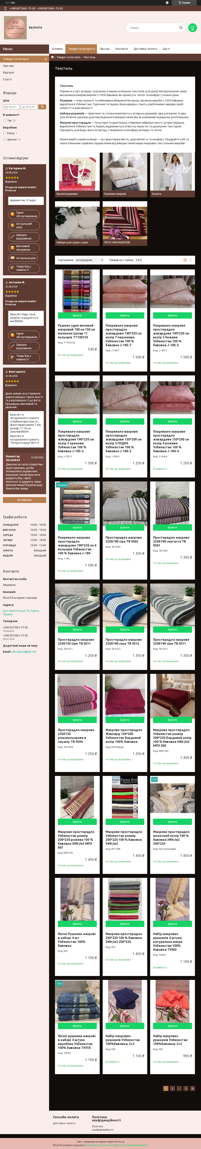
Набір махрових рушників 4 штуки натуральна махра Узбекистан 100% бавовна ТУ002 (167, 941)
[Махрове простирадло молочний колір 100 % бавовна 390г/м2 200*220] (172, 798)
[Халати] (172, 175)
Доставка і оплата (145, 48)
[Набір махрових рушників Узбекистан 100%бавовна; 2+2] (125, 1002)
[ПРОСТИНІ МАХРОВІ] (125, 223)
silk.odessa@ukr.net (24, 651)
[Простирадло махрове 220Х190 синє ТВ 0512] (125, 606)
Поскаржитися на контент (100, 1145)
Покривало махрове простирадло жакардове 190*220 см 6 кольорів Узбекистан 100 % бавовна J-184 (77, 545)
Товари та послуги (80, 48)
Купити (77, 315)
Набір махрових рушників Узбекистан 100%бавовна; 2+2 (123, 1040)
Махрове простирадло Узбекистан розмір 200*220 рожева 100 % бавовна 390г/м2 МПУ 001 (76, 839)
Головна (57, 48)
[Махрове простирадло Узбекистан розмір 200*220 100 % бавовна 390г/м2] (125, 798)
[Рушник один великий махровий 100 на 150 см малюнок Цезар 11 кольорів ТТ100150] (77, 291)
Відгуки (8, 72)
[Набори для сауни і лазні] (77, 223)
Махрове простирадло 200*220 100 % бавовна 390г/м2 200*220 (124, 937)
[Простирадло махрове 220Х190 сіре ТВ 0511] (172, 606)
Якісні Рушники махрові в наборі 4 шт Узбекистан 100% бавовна (77, 939)
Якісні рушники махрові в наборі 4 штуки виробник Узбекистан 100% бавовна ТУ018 (77, 1041)
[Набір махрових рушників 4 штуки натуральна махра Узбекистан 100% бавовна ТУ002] (172, 900)
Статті (7, 79)
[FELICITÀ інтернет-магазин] (15, 27)
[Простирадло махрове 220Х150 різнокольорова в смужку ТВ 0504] (77, 696)
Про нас (105, 48)
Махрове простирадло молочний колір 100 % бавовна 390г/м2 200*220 (171, 837)
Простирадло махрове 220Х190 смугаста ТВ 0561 (171, 541)
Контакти (122, 48)
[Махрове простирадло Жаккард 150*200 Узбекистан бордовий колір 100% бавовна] (125, 696)
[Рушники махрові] (125, 175)
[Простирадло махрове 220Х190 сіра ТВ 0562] (125, 503)
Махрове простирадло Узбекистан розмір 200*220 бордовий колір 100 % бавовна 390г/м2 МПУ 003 (172, 737)
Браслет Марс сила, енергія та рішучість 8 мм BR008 (24, 318)
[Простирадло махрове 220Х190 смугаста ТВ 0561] (172, 503)
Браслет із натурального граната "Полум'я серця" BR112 (24, 439)
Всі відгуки (25, 499)
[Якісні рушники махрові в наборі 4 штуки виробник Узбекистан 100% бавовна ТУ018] (77, 1002)
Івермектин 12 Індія (23, 200)
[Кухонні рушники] (77, 175)
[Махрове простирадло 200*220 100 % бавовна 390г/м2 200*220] (125, 900)
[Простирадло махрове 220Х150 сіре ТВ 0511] (77, 606)
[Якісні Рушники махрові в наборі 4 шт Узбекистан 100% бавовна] (77, 900)
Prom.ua (119, 1141)
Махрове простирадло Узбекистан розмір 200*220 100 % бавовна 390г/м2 (124, 837)
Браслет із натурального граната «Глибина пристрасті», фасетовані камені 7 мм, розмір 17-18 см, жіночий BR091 (25, 423)
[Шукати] (180, 27)
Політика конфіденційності (132, 1145)
